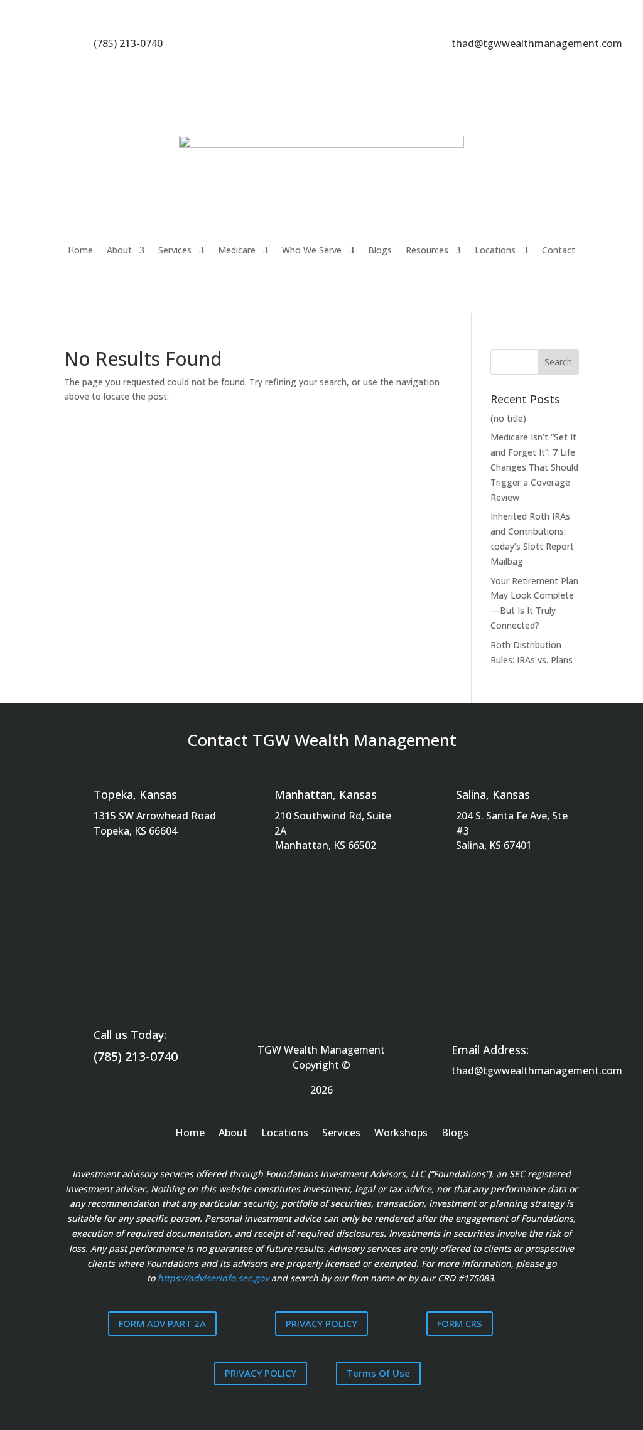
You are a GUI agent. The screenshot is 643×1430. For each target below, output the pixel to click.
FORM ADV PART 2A (162, 1323)
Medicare (237, 250)
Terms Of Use (378, 1373)
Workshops (401, 1133)
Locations (495, 250)
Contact (558, 250)
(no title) (508, 418)
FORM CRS (459, 1323)
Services (175, 250)
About (119, 250)
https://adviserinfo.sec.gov (213, 1278)
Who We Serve (312, 250)
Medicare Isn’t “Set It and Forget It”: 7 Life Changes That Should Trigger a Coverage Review (534, 467)
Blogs (380, 250)
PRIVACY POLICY (321, 1323)
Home (80, 250)
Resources (427, 250)
